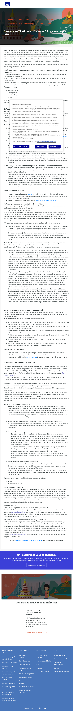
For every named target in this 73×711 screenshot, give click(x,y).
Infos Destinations (24, 664)
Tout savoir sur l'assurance (23, 656)
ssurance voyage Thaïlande (17, 534)
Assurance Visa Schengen (7, 678)
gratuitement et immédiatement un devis (29, 540)
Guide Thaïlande (45, 23)
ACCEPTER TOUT (54, 146)
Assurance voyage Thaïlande (21, 23)
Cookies (56, 668)
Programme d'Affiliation (43, 661)
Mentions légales (59, 655)
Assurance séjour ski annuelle (8, 688)
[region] (36, 126)
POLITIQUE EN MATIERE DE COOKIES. (47, 141)
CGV (38, 664)
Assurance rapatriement (26, 686)
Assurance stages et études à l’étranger (8, 673)
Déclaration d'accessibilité (58, 663)
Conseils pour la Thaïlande (35, 632)
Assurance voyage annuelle (8, 667)
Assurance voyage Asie (44, 19)
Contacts (39, 668)
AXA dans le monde (42, 671)
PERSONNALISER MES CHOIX (21, 146)
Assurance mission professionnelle (8, 693)
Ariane (29, 194)
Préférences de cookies (61, 671)
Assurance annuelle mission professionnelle (9, 699)
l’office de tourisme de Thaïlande (45, 200)
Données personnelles (61, 659)
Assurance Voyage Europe (25, 669)
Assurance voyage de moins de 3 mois (8, 658)
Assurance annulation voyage (26, 682)
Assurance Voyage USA (26, 677)
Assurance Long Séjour (9, 662)
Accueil (10, 19)
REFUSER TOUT (41, 146)
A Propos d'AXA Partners (41, 656)
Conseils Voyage (24, 661)
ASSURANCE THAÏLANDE (36, 565)
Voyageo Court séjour (18, 512)
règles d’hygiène (31, 357)
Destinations (24, 19)
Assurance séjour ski (8, 683)
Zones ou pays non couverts (25, 691)
